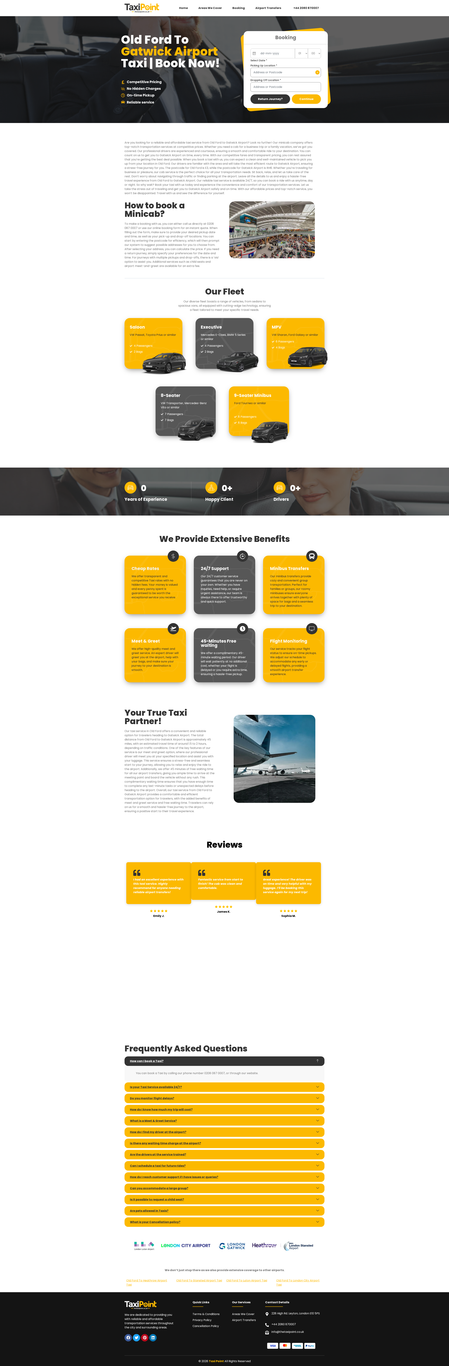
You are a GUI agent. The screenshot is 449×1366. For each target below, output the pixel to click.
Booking (238, 8)
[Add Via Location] (317, 72)
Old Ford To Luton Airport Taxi (246, 1280)
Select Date (258, 60)
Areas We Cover (210, 8)
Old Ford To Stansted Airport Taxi (199, 1280)
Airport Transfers (268, 8)
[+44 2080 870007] (267, 1325)
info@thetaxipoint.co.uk (288, 1332)
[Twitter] (136, 1337)
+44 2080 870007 (306, 8)
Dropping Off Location (265, 80)
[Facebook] (128, 1337)
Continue (306, 99)
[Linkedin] (153, 1337)
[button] (269, 8)
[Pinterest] (144, 1337)
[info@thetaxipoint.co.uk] (267, 1332)
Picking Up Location (263, 65)
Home (183, 8)
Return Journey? (270, 99)
